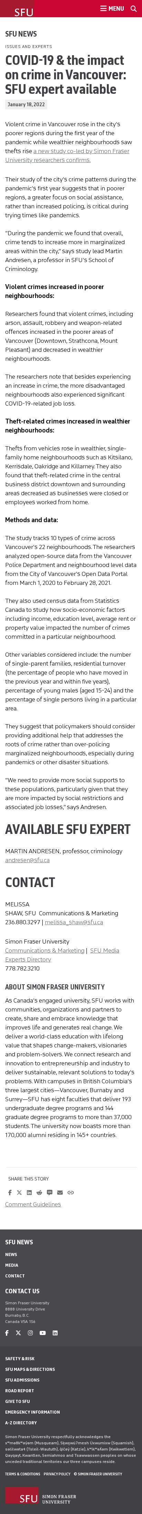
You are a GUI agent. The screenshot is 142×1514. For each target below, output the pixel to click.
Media (11, 1265)
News (11, 1254)
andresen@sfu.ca (27, 860)
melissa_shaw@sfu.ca (74, 922)
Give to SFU (17, 1401)
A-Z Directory (21, 1423)
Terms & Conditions (22, 1474)
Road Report (19, 1391)
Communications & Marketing (44, 950)
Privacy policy (57, 1474)
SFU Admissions (22, 1380)
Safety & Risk (19, 1359)
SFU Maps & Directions (30, 1369)
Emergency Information (32, 1412)
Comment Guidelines (33, 1204)
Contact (15, 1276)
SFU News (21, 34)
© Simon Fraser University (98, 1474)
